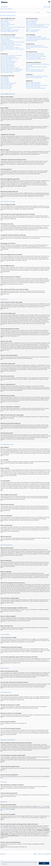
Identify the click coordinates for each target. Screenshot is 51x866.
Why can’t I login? (5, 25)
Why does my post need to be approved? (10, 71)
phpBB (2, 249)
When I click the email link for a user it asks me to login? (12, 49)
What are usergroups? (31, 23)
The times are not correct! (7, 40)
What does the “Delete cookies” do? (9, 31)
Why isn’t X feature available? (33, 84)
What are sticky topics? (6, 85)
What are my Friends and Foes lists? (34, 45)
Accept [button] (44, 863)
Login (7, 8)
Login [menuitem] (47, 7)
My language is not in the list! (7, 43)
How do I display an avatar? (7, 46)
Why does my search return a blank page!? (36, 56)
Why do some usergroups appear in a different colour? (37, 27)
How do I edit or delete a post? (8, 57)
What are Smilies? (5, 80)
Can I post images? (5, 81)
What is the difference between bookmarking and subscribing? (37, 64)
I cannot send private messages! (33, 36)
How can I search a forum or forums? (35, 53)
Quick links (2, 7)
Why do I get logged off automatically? (10, 30)
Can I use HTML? (5, 78)
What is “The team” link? (31, 31)
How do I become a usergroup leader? (35, 25)
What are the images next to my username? (11, 44)
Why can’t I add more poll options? (9, 61)
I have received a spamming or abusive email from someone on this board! (38, 40)
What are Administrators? (32, 20)
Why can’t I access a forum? (7, 64)
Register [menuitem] (49, 7)
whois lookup (4, 828)
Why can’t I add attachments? (8, 65)
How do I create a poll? (6, 59)
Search (2, 8)
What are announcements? (7, 84)
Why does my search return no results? (35, 54)
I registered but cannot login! (7, 24)
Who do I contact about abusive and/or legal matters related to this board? (36, 86)
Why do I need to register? (7, 20)
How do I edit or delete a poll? (8, 62)
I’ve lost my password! (6, 28)
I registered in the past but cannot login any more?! (13, 27)
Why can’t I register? (5, 23)
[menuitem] (45, 7)
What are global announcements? (8, 83)
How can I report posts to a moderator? (10, 68)
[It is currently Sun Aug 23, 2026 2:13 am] (36, 12)
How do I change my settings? (8, 36)
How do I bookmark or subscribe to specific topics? (36, 67)
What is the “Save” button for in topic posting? (12, 69)
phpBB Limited (40, 806)
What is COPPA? (4, 21)
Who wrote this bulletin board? (33, 82)
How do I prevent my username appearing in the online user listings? (12, 38)
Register (10, 8)
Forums (6, 6)
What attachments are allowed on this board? (36, 76)
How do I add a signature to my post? (10, 58)
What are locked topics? (6, 87)
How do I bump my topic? (7, 72)
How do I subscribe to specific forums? (35, 69)
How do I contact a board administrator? (35, 88)
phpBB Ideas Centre (16, 817)
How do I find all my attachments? (34, 77)
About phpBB (4, 809)
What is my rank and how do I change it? (10, 47)
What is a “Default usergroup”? (33, 30)
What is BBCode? (5, 77)
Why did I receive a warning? (7, 66)
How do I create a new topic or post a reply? (11, 55)
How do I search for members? (33, 57)
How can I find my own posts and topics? (36, 59)
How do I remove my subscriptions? (34, 71)
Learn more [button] (4, 864)
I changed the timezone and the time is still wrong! (12, 42)
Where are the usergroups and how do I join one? (37, 24)
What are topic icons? (6, 88)
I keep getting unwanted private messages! (36, 37)
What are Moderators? (31, 21)
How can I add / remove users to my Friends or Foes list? (37, 47)
